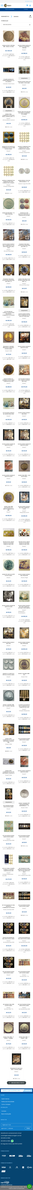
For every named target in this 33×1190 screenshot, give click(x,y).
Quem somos (5, 1099)
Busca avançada (9, 9)
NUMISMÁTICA (5, 16)
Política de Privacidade (7, 1101)
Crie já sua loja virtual (6, 1185)
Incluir (4, 1128)
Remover (11, 1128)
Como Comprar (5, 1104)
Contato (26, 9)
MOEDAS (16, 16)
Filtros (30, 17)
